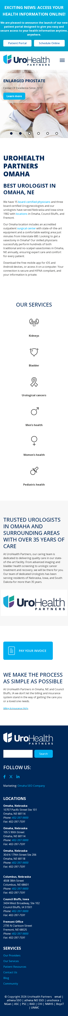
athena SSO (14, 1000)
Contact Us (10, 972)
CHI (40, 1004)
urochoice (53, 1000)
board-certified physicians (34, 202)
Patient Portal (17, 43)
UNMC (35, 1007)
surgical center (26, 228)
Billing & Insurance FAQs (15, 708)
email (57, 996)
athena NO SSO (34, 1000)
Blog (6, 978)
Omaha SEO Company (31, 786)
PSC (24, 1004)
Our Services (11, 961)
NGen (7, 1004)
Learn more (14, 96)
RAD (32, 1004)
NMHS (49, 1004)
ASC (16, 1004)
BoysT (60, 1004)
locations (21, 214)
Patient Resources (14, 967)
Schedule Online (49, 43)
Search (43, 754)
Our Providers (11, 955)
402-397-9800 (20, 817)
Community (10, 983)
